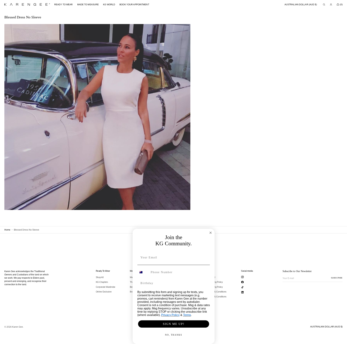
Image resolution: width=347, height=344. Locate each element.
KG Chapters (102, 282)
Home (7, 230)
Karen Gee (17, 327)
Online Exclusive (104, 291)
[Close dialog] (210, 233)
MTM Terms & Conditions (215, 296)
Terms (187, 315)
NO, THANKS (173, 335)
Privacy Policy (170, 315)
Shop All (100, 277)
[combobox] (143, 272)
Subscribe (337, 278)
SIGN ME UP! (173, 323)
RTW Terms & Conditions (215, 291)
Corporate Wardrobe (105, 287)
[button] (300, 4)
